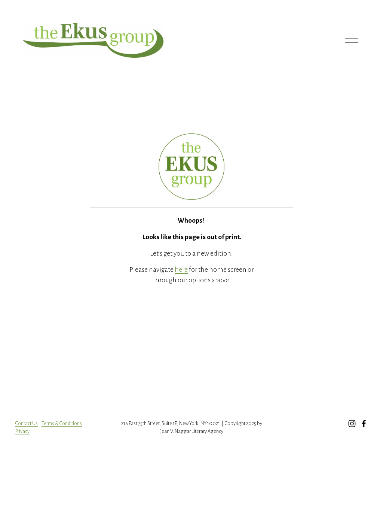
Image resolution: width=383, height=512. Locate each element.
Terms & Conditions (62, 423)
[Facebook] (364, 423)
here (181, 269)
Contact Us (26, 423)
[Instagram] (352, 423)
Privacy (22, 431)
